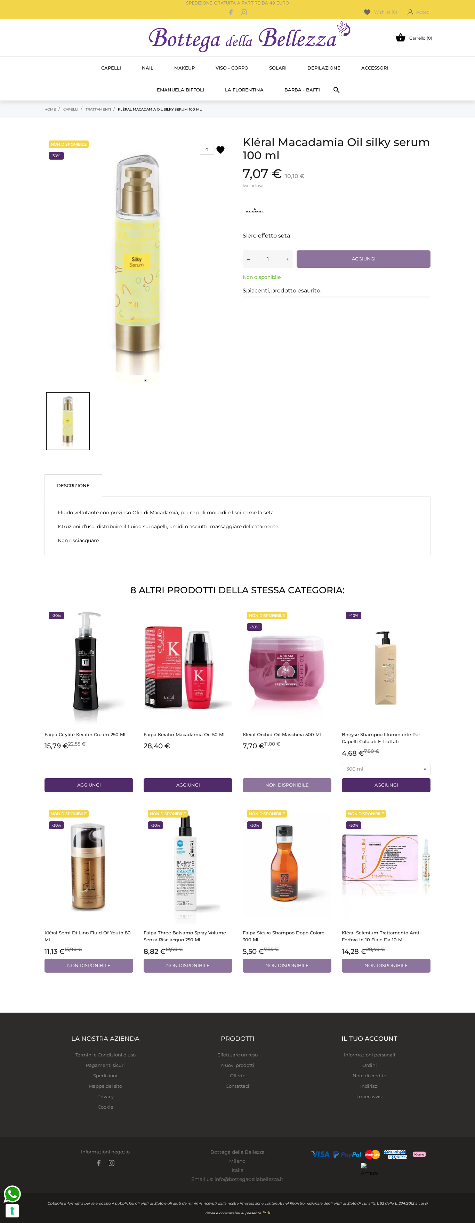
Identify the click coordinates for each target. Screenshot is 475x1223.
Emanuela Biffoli (180, 89)
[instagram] (244, 12)
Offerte (237, 1075)
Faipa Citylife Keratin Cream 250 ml (85, 734)
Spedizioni (105, 1075)
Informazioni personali (369, 1054)
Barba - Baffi (302, 89)
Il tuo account (369, 1039)
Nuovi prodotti (237, 1065)
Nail (147, 68)
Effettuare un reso (237, 1054)
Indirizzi (369, 1086)
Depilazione (323, 68)
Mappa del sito (105, 1086)
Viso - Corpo (232, 68)
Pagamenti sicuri (105, 1065)
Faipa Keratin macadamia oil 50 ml (184, 734)
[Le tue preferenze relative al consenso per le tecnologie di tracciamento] (12, 1210)
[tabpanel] (138, 262)
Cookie (105, 1107)
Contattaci (237, 1086)
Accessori (374, 68)
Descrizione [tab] (73, 485)
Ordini (369, 1065)
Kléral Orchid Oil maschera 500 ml (282, 734)
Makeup (184, 68)
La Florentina (244, 89)
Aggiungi (364, 259)
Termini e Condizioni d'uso (105, 1054)
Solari (278, 68)
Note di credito (369, 1075)
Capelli (111, 68)
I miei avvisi (369, 1096)
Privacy (105, 1096)
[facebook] (231, 12)
